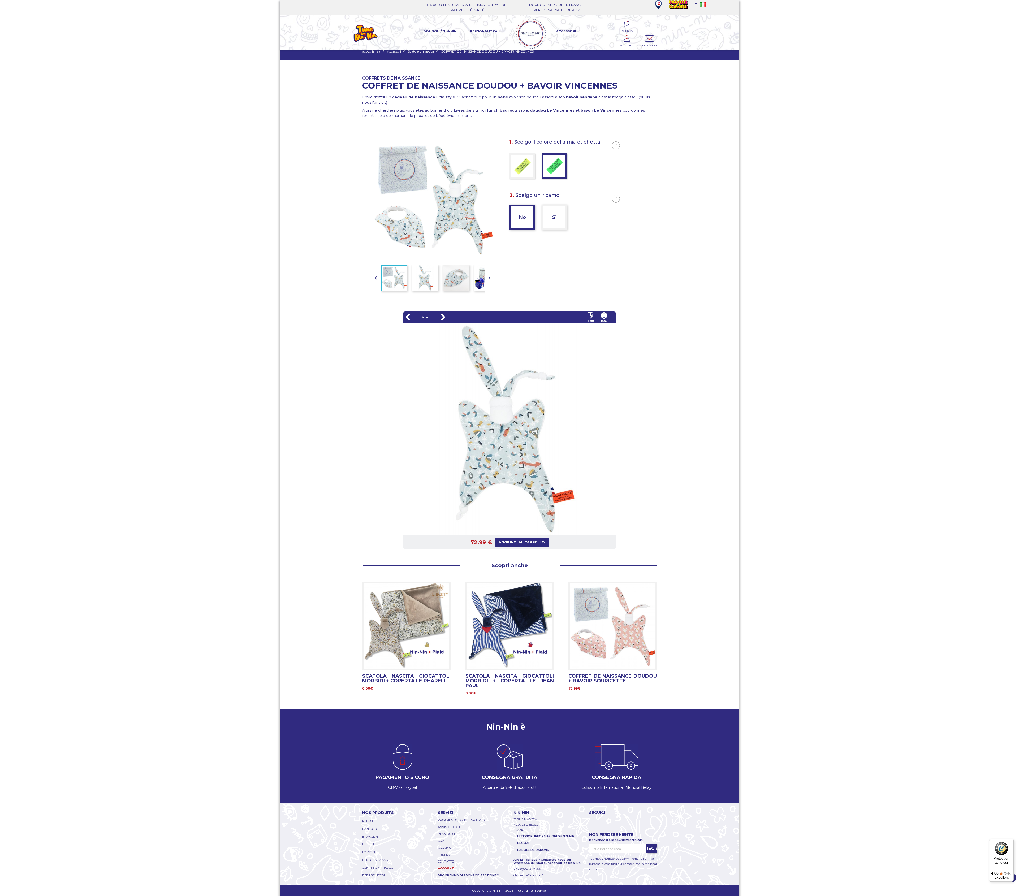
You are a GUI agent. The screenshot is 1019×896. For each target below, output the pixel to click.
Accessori (566, 31)
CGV (441, 841)
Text (591, 321)
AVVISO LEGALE (449, 827)
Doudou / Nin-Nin (440, 31)
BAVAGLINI (370, 836)
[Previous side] (408, 317)
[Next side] (442, 317)
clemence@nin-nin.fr (528, 875)
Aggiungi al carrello (522, 542)
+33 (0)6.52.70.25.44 (527, 869)
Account (446, 868)
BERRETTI (369, 844)
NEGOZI (523, 843)
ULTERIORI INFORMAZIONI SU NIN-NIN (545, 836)
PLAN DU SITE (448, 834)
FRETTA (444, 854)
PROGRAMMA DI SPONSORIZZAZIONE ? (468, 875)
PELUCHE (369, 821)
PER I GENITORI (373, 875)
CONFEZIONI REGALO (377, 867)
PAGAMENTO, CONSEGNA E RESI (461, 820)
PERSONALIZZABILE (377, 860)
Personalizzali (485, 31)
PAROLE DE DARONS (533, 850)
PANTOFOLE (371, 829)
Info (604, 321)
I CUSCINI (369, 852)
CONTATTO (446, 861)
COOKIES (444, 848)
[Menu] (1010, 842)
